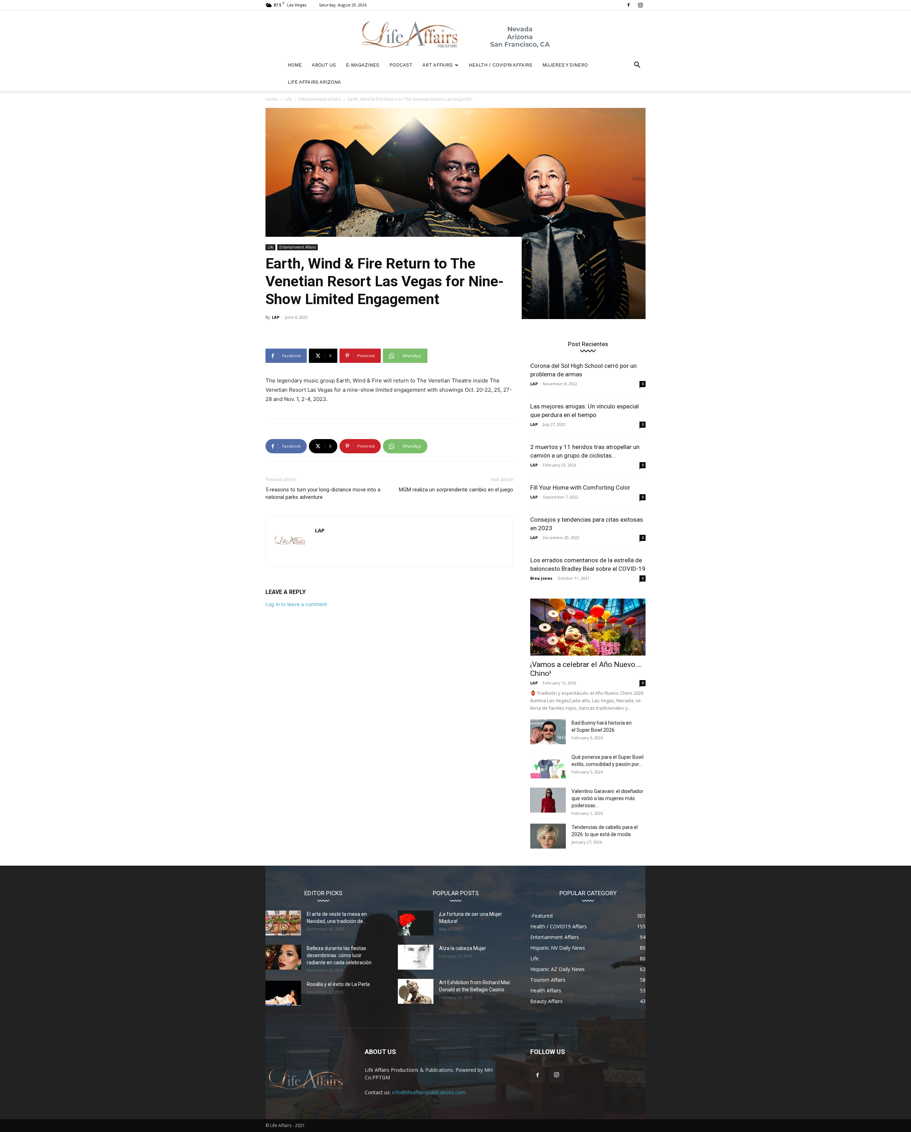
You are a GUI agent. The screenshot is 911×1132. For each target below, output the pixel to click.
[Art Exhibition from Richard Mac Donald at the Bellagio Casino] (415, 991)
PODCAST (400, 65)
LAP (275, 317)
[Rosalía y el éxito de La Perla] (283, 993)
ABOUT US (324, 65)
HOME (295, 65)
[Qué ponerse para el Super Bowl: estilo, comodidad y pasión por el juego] (548, 765)
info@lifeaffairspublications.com (428, 1092)
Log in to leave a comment (296, 604)
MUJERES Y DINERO (565, 65)
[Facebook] (628, 5)
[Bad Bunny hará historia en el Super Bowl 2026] (548, 731)
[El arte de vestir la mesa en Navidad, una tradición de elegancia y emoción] (283, 923)
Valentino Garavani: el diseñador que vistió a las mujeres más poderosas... (607, 798)
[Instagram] (640, 5)
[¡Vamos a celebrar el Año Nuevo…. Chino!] (588, 627)
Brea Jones (541, 578)
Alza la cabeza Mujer (462, 948)
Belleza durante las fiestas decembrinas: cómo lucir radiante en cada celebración (339, 955)
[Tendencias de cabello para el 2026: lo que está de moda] (548, 836)
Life (288, 99)
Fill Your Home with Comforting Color (580, 487)
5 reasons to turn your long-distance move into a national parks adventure (322, 493)
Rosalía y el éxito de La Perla (338, 984)
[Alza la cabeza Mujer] (415, 957)
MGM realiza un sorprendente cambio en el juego (456, 489)
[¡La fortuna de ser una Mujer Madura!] (415, 923)
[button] (637, 65)
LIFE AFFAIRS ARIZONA (314, 82)
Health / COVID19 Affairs (500, 65)
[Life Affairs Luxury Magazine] (455, 34)
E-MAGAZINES (362, 65)
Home (271, 99)
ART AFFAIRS (437, 65)
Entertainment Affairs (320, 99)
